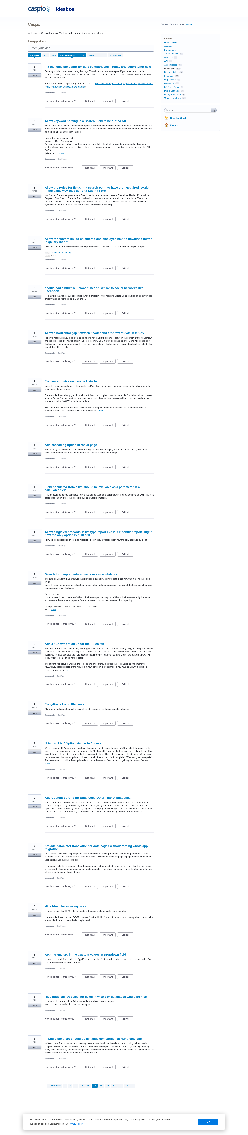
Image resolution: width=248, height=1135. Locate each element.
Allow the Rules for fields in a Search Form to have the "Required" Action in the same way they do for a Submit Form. (97, 189)
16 (88, 1085)
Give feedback (178, 118)
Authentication (170, 65)
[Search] (214, 110)
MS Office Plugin (172, 87)
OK (208, 1121)
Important (109, 101)
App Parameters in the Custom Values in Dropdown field (85, 954)
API (166, 61)
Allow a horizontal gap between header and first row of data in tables (94, 333)
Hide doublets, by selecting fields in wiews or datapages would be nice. (96, 996)
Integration (169, 76)
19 (107, 1085)
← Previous (54, 1085)
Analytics (168, 57)
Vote (35, 75)
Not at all (91, 101)
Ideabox (65, 9)
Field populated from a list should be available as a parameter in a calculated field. (92, 488)
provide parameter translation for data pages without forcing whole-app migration (96, 847)
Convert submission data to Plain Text (72, 381)
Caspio (174, 125)
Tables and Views (172, 98)
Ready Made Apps (172, 94)
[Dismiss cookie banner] (221, 1117)
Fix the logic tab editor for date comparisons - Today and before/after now (98, 66)
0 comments (50, 93)
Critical (127, 101)
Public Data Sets (172, 91)
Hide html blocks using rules (65, 906)
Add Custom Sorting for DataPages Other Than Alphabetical (88, 797)
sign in (189, 24)
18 (101, 1085)
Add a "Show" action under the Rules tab (74, 644)
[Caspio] (39, 9)
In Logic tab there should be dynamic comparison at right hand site (93, 1038)
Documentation (171, 72)
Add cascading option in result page (71, 445)
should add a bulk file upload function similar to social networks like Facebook (94, 289)
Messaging (169, 83)
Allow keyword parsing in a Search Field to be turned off (85, 121)
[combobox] (188, 110)
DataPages (62, 93)
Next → (129, 1085)
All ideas (168, 46)
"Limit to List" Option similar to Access (73, 743)
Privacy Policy (75, 1123)
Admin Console (171, 54)
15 (81, 1085)
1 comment (49, 676)
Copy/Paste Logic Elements (65, 704)
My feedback (115, 55)
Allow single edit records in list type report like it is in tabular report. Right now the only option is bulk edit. (98, 533)
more (61, 153)
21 (120, 1085)
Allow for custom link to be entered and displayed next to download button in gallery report (99, 240)
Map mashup (170, 80)
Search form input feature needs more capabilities (81, 574)
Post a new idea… (172, 42)
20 (114, 1085)
